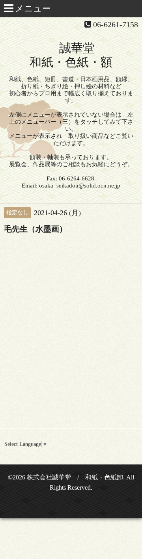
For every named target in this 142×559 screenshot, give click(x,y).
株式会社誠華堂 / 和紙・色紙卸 (75, 477)
